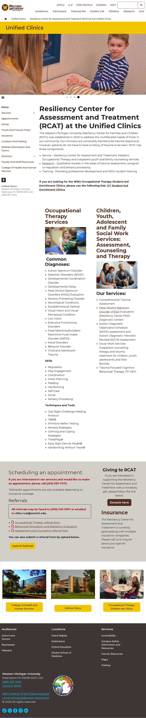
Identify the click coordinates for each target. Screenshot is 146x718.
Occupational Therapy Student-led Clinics (122, 607)
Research (129, 11)
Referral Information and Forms (15, 149)
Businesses (8, 644)
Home (5, 107)
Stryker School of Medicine (61, 654)
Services (6, 113)
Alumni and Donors (8, 637)
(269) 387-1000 (12, 681)
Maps (104, 659)
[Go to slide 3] (74, 97)
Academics (41, 11)
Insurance (7, 135)
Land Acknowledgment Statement (25, 697)
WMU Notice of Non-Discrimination (25, 693)
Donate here (119, 502)
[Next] (141, 66)
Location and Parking (14, 141)
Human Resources (112, 654)
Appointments (9, 118)
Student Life (97, 11)
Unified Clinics (18, 19)
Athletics (114, 11)
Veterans (7, 650)
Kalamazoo (58, 641)
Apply (61, 5)
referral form (37, 522)
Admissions (59, 11)
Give (141, 11)
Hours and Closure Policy (16, 130)
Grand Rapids (59, 635)
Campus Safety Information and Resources (110, 645)
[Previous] (4, 66)
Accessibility (108, 635)
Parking (105, 665)
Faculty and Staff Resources (17, 162)
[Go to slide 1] (67, 97)
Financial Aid (78, 11)
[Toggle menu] (33, 113)
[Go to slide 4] (78, 97)
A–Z (70, 5)
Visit (113, 5)
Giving (5, 124)
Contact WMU (11, 685)
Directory (6, 156)
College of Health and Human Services (18, 169)
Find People (84, 5)
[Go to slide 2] (70, 97)
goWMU (101, 5)
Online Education (61, 647)
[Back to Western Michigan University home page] (12, 8)
